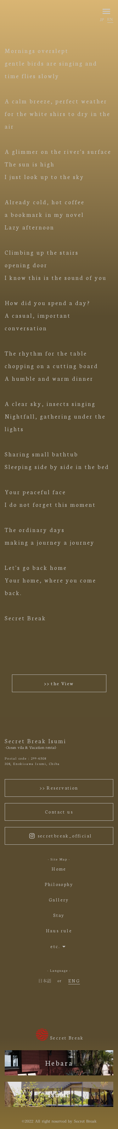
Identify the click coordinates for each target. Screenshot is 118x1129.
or (60, 980)
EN (110, 19)
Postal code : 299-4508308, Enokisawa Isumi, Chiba (32, 761)
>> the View (59, 683)
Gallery (59, 900)
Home (59, 869)
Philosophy (59, 884)
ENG (74, 980)
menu (106, 11)
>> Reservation (59, 788)
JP (102, 19)
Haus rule (59, 931)
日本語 (44, 981)
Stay (59, 915)
